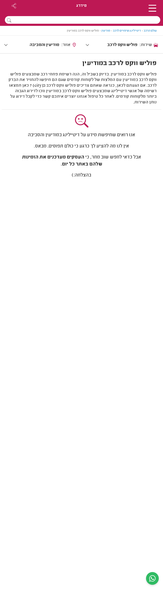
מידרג (81, 6)
